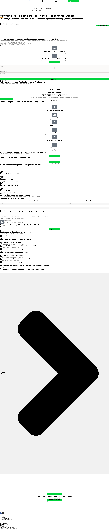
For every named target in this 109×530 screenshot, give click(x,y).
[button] (0, 33)
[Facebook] (1, 513)
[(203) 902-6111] (43, 1)
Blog (36, 10)
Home (32, 8)
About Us (35, 8)
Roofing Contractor (48, 8)
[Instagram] (3, 513)
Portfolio (32, 10)
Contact (39, 10)
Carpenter (40, 8)
